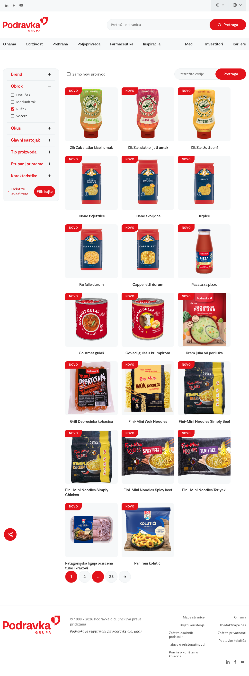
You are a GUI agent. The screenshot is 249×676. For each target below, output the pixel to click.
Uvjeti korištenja (192, 625)
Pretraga (230, 25)
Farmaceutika (121, 44)
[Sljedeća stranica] (125, 577)
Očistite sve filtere (19, 191)
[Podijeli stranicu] (10, 534)
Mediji (190, 44)
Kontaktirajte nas (233, 625)
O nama (9, 44)
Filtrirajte (45, 192)
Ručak (21, 109)
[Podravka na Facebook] (14, 6)
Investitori (214, 44)
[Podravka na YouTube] (21, 6)
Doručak (23, 95)
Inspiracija (151, 44)
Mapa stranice (194, 617)
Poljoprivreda (89, 44)
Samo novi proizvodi (89, 74)
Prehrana (60, 44)
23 (111, 577)
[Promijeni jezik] (237, 5)
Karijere (239, 44)
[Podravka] (25, 30)
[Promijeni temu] (220, 5)
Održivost (34, 44)
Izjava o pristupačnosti (187, 644)
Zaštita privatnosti (232, 633)
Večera (22, 116)
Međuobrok (26, 102)
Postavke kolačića (232, 640)
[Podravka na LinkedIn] (7, 6)
